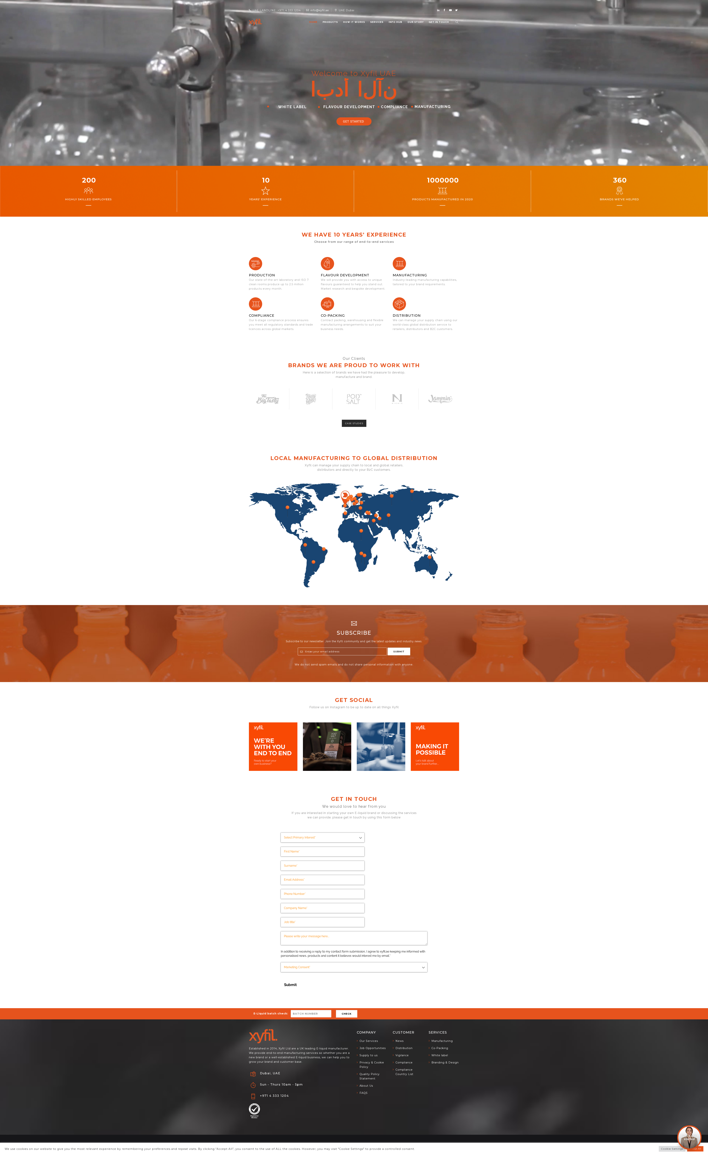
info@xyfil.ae (319, 10)
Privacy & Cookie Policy (372, 1065)
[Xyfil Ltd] (255, 22)
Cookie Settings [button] (672, 1148)
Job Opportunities (373, 1048)
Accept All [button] (695, 1148)
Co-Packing (333, 316)
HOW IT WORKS (354, 22)
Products (330, 22)
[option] (267, 399)
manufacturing (410, 275)
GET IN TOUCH (439, 22)
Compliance (261, 316)
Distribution (407, 316)
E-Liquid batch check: (271, 1013)
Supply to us (369, 1055)
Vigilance (402, 1055)
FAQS (364, 1093)
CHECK (347, 1013)
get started (354, 121)
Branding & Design (445, 1062)
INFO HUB (395, 22)
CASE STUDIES (354, 423)
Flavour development (345, 275)
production (262, 275)
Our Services (369, 1041)
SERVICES (376, 22)
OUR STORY (415, 22)
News (399, 1041)
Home (313, 22)
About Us (366, 1085)
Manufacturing (442, 1041)
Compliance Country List (404, 1072)
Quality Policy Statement (370, 1076)
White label (439, 1055)
